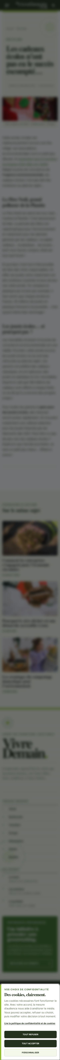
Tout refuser (30, 1034)
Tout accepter (30, 1043)
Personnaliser (30, 1052)
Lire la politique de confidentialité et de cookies (29, 1023)
